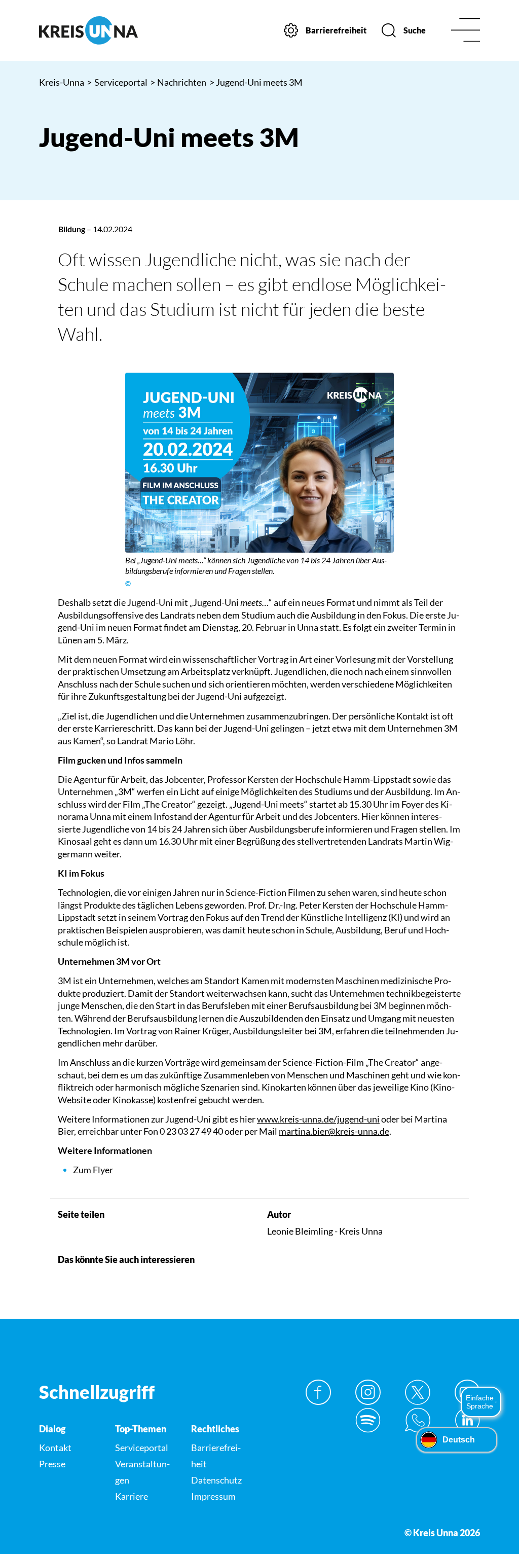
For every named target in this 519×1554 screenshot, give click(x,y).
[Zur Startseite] (88, 30)
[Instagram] (368, 1392)
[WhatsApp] (417, 1420)
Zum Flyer (93, 1169)
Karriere (131, 1496)
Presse (52, 1463)
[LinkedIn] (467, 1420)
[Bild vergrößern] (259, 462)
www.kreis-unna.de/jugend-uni (318, 1119)
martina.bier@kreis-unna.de (334, 1131)
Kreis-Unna (61, 82)
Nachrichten (178, 82)
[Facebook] (318, 1392)
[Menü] (465, 31)
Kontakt (55, 1447)
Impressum (213, 1496)
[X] (417, 1392)
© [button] (128, 584)
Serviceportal (117, 82)
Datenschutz (216, 1480)
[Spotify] (368, 1420)
